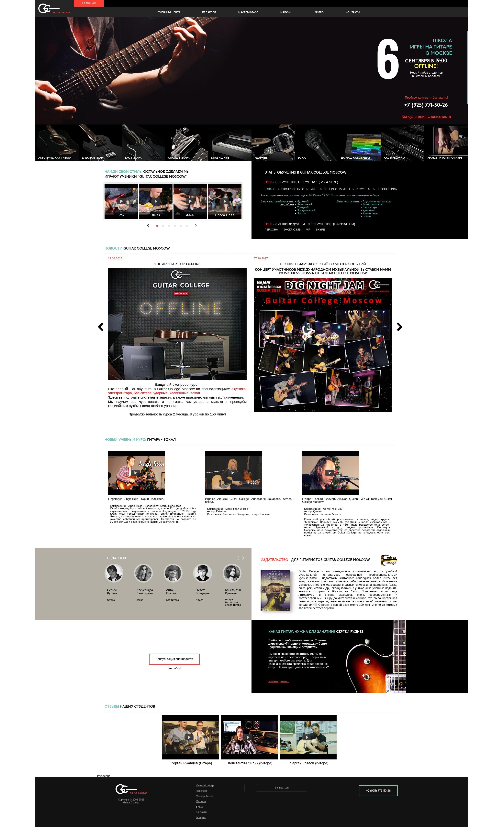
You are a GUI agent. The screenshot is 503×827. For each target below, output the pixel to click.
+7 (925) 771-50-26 (426, 105)
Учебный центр (169, 12)
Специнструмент (337, 189)
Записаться (89, 2)
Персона (271, 229)
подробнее (287, 204)
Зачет (314, 189)
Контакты (353, 12)
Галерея (201, 817)
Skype (320, 229)
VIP (308, 229)
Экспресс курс (292, 189)
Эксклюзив (292, 229)
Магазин (286, 12)
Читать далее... (278, 681)
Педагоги (209, 12)
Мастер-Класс (248, 12)
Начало (269, 189)
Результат (363, 189)
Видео (319, 12)
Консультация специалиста (426, 116)
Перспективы (387, 189)
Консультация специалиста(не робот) (174, 661)
